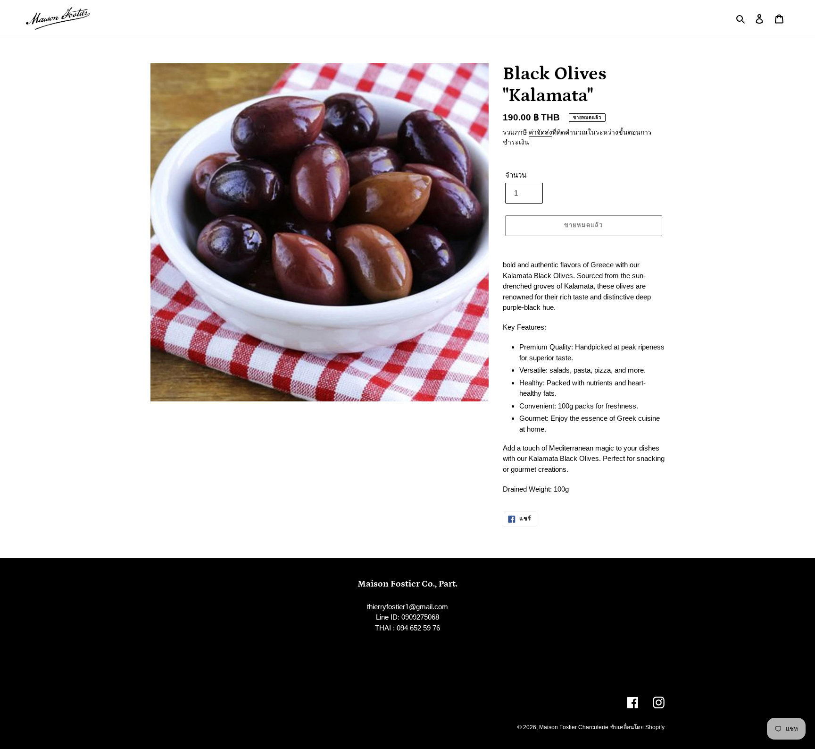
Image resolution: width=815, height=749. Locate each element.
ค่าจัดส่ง (540, 132)
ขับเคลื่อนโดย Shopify (637, 727)
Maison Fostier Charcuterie (573, 727)
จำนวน (515, 175)
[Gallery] (319, 232)
